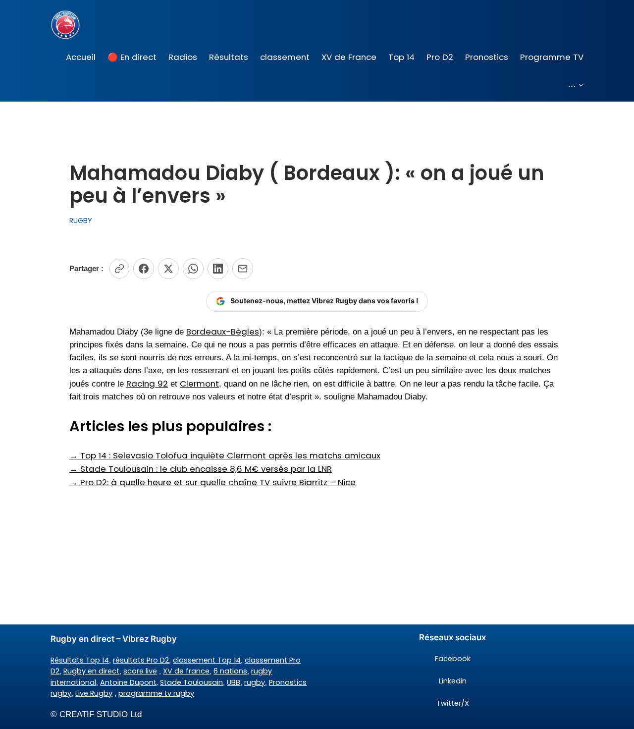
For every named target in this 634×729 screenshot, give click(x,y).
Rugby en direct (91, 671)
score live (140, 671)
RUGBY (80, 220)
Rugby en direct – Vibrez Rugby (114, 639)
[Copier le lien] (119, 269)
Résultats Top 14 (80, 660)
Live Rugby (93, 693)
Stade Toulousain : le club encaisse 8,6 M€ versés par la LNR (200, 469)
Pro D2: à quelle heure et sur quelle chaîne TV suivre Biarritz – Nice (212, 482)
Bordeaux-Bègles (222, 331)
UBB (233, 682)
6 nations (230, 671)
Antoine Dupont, (129, 682)
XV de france (186, 671)
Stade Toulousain (191, 682)
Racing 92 (147, 384)
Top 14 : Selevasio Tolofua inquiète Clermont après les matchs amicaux (224, 455)
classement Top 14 (207, 660)
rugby (254, 682)
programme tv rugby (156, 693)
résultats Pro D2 (141, 660)
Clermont (199, 384)
